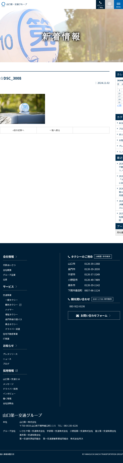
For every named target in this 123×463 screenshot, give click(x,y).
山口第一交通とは (11, 379)
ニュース (7, 358)
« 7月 (119, 105)
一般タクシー (11, 299)
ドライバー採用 (10, 388)
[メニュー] (118, 4)
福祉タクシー (11, 314)
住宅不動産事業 (10, 333)
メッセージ (8, 383)
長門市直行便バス (13, 319)
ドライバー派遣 (12, 328)
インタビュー (9, 393)
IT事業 (6, 338)
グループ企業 (9, 274)
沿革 (5, 279)
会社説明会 (8, 403)
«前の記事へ (18, 130)
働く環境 (7, 398)
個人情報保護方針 (7, 454)
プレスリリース (10, 353)
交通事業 (7, 295)
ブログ (6, 363)
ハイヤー (9, 309)
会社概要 (7, 269)
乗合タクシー (11, 324)
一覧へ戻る (55, 130)
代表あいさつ (9, 265)
